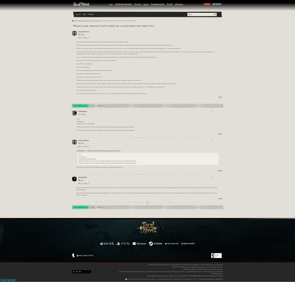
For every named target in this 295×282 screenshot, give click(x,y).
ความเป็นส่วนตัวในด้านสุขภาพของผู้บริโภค (210, 279)
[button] (81, 271)
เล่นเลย (207, 4)
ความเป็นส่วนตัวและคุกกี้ (164, 279)
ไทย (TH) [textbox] (78, 272)
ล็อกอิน (218, 4)
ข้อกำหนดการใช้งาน (149, 279)
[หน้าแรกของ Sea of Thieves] (81, 4)
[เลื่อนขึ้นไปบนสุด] (3, 280)
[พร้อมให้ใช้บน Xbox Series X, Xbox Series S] (107, 244)
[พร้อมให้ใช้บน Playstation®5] (123, 244)
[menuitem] (111, 4)
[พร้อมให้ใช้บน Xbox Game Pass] (172, 244)
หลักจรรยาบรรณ (178, 279)
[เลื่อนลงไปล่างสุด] (13, 280)
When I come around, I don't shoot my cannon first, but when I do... (104, 151)
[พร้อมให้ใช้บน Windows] (139, 244)
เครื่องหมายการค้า (190, 279)
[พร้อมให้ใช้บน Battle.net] (188, 244)
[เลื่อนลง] (11, 280)
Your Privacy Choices (135, 279)
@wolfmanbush (80, 151)
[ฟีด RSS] (73, 21)
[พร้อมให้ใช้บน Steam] (155, 244)
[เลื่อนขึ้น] (5, 280)
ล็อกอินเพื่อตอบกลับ (80, 106)
